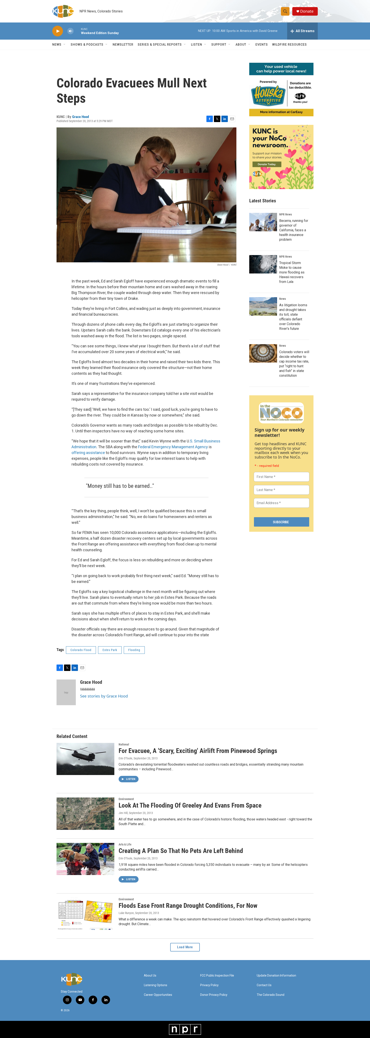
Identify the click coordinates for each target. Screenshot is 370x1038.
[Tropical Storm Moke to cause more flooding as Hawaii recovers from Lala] (263, 264)
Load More (185, 947)
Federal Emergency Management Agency (173, 447)
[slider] (77, 31)
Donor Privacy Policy (213, 994)
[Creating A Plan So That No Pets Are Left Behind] (85, 859)
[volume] (70, 31)
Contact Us (264, 985)
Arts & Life (125, 844)
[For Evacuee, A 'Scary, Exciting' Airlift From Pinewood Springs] (85, 759)
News (282, 298)
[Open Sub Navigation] (64, 44)
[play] (57, 31)
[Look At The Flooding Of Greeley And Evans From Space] (85, 814)
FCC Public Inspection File (217, 975)
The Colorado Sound (270, 994)
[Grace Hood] (66, 692)
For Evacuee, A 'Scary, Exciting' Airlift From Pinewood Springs (198, 750)
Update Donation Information (276, 975)
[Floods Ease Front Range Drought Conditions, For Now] (85, 914)
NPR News (285, 214)
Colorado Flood (80, 650)
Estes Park (110, 650)
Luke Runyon (126, 913)
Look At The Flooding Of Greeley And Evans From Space (190, 805)
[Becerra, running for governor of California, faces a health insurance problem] (263, 222)
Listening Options (155, 985)
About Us (150, 975)
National (124, 744)
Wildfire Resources (289, 44)
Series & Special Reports (160, 44)
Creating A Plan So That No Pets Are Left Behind (181, 850)
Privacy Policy (209, 985)
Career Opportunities (158, 994)
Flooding (134, 650)
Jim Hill (123, 813)
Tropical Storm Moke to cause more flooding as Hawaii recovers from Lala (291, 272)
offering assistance (88, 452)
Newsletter (123, 44)
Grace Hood (80, 117)
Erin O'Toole (125, 758)
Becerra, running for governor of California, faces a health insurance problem (293, 230)
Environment (126, 799)
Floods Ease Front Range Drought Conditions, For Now (188, 905)
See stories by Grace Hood (104, 696)
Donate (306, 11)
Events (261, 44)
